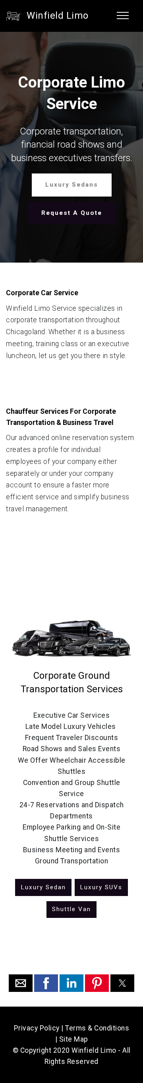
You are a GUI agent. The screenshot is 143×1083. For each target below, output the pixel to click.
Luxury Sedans (71, 184)
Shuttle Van (71, 909)
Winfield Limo (58, 15)
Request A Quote (71, 212)
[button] (21, 983)
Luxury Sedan (43, 887)
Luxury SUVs (101, 887)
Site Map (73, 1039)
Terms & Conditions (97, 1028)
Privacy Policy (37, 1028)
